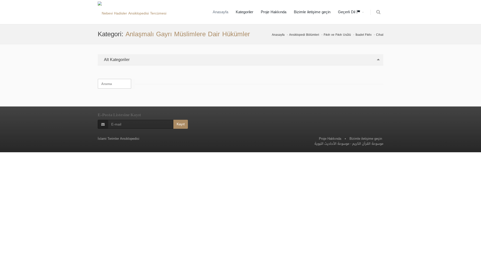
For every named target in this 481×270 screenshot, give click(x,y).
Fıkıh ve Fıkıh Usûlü (337, 35)
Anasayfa (220, 12)
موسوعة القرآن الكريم (367, 143)
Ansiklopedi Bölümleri (304, 35)
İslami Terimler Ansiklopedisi (118, 139)
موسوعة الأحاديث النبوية (331, 143)
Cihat (379, 35)
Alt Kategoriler (116, 60)
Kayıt (181, 124)
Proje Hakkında (273, 12)
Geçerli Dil (347, 12)
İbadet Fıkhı (363, 35)
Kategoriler (244, 12)
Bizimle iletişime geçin (312, 12)
